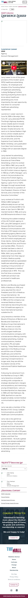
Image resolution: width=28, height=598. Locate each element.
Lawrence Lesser (22, 6)
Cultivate (14, 562)
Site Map (14, 574)
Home (2, 6)
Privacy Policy (14, 577)
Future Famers (5, 497)
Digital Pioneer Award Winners (10, 503)
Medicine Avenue (14, 557)
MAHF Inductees (13, 6)
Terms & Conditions (14, 579)
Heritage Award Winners (8, 500)
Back (12, 9)
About (14, 567)
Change (14, 565)
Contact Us (14, 538)
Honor (6, 6)
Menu (25, 2)
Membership (14, 570)
